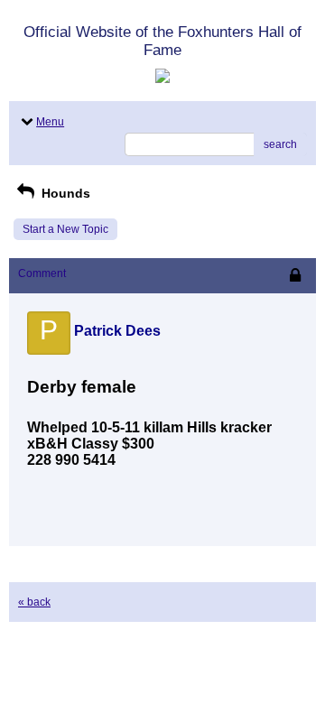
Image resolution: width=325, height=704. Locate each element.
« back (34, 602)
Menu (50, 122)
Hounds (64, 193)
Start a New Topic (65, 229)
